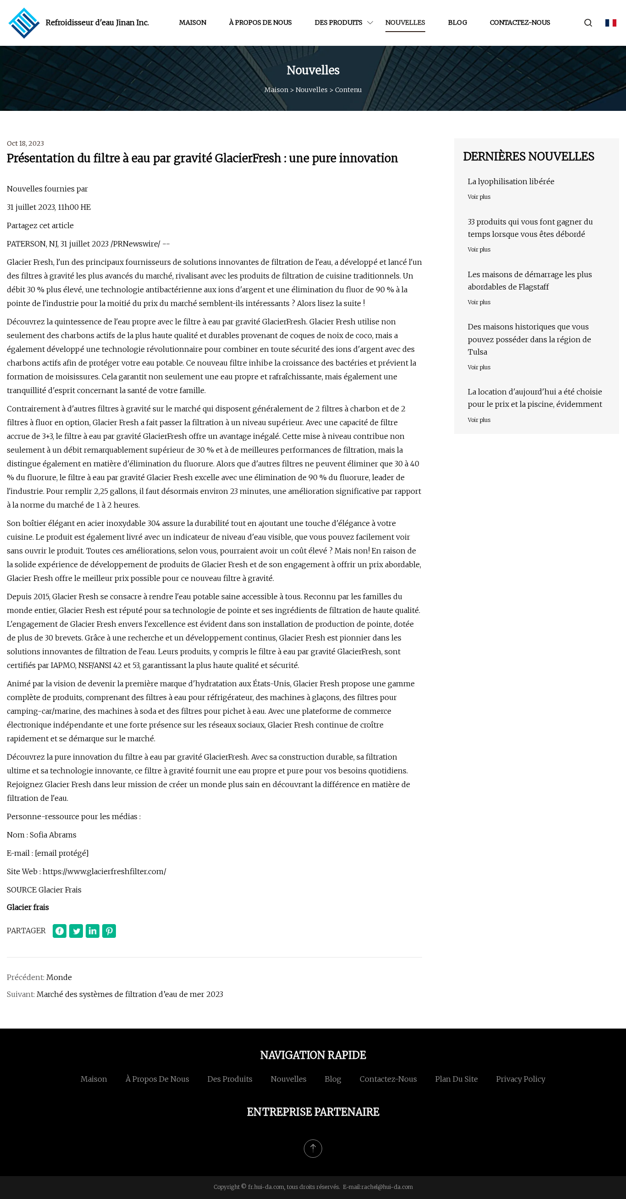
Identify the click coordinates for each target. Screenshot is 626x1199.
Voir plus (479, 196)
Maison (192, 22)
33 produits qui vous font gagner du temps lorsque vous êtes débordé (530, 228)
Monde (59, 977)
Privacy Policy (520, 1079)
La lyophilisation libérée (511, 181)
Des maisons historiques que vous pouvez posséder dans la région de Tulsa (529, 339)
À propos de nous (260, 22)
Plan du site (456, 1079)
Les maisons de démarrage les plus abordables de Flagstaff (530, 280)
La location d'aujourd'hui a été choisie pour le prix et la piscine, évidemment (535, 398)
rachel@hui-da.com (387, 1186)
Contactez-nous (520, 22)
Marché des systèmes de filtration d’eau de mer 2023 (130, 994)
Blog (457, 22)
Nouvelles (405, 22)
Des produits (338, 22)
